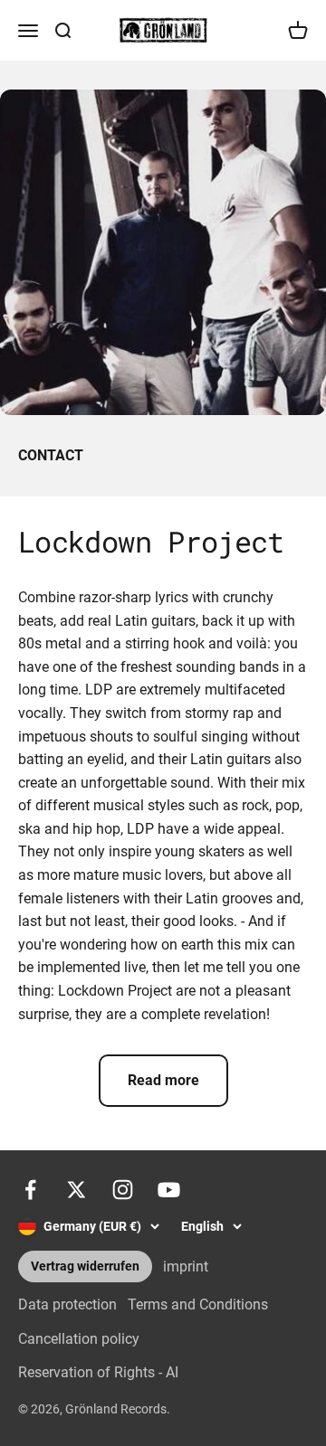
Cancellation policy (78, 1338)
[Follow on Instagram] (122, 1189)
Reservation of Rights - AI (98, 1372)
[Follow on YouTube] (169, 1189)
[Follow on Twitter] (76, 1189)
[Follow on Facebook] (30, 1189)
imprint (185, 1266)
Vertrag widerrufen (85, 1266)
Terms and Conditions (198, 1304)
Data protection (67, 1304)
